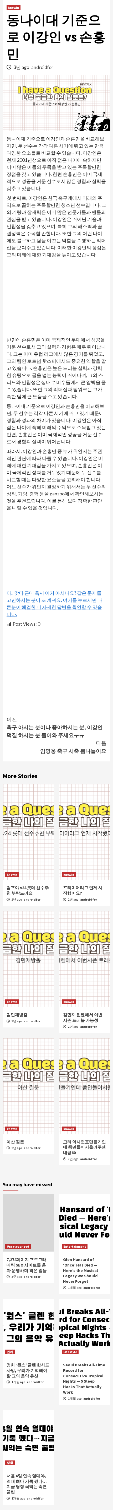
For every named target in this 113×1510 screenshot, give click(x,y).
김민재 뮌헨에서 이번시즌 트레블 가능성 (82, 1017)
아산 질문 (15, 1141)
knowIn (13, 7)
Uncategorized (18, 1246)
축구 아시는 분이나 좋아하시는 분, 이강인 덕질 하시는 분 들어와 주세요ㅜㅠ (55, 727)
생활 (10, 1463)
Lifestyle (70, 1352)
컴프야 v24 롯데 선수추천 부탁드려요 (28, 890)
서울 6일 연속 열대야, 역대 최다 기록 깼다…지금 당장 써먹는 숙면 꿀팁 (27, 1484)
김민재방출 (17, 1014)
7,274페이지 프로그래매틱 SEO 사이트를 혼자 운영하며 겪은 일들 (27, 1265)
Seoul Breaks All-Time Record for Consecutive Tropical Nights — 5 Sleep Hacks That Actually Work (84, 1378)
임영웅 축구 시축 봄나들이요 (73, 747)
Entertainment (74, 1246)
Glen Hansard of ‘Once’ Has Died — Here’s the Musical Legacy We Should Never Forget (80, 1270)
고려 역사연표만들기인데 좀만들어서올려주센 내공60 (84, 1147)
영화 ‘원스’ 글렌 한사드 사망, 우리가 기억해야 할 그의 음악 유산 (28, 1370)
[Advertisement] (56, 297)
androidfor (42, 67)
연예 (10, 1352)
